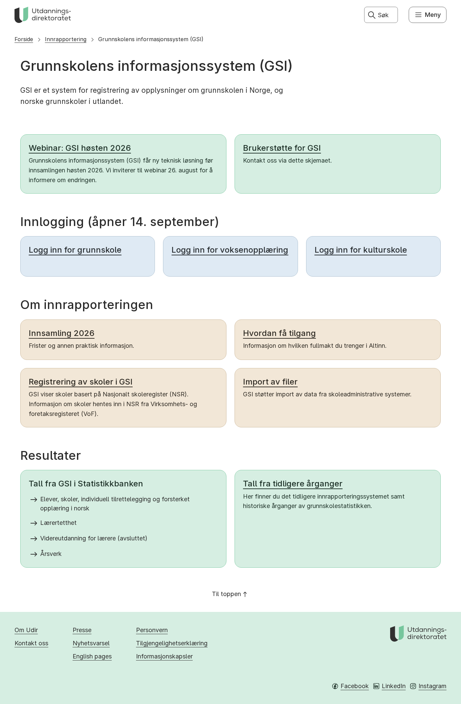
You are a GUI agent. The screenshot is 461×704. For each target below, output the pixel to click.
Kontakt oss (31, 643)
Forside (24, 39)
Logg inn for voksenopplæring (229, 250)
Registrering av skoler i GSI (81, 382)
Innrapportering (65, 39)
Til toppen (226, 593)
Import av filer (270, 382)
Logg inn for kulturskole (361, 250)
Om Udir (26, 629)
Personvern (152, 629)
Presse (82, 629)
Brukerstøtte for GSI (282, 148)
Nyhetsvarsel (91, 643)
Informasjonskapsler (164, 656)
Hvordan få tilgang (279, 333)
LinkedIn (394, 685)
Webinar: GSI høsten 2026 (80, 148)
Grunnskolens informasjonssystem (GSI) (151, 39)
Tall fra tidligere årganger (293, 483)
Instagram (432, 685)
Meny (433, 14)
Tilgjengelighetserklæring (172, 643)
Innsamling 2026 (61, 333)
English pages (92, 656)
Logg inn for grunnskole (75, 250)
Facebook (355, 685)
